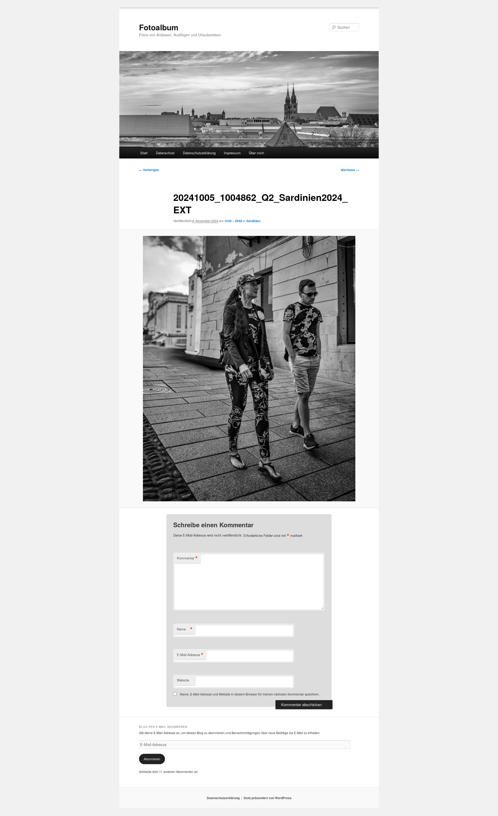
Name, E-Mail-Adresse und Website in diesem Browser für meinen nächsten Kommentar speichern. (250, 694)
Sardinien (253, 221)
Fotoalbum (158, 27)
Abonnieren (152, 759)
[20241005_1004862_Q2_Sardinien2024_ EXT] (249, 368)
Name (184, 629)
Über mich (256, 152)
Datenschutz (165, 152)
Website (183, 680)
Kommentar (187, 558)
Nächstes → (350, 169)
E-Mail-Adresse (190, 655)
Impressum (232, 152)
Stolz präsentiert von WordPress (268, 798)
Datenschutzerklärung (199, 152)
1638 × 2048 (233, 221)
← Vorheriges (149, 169)
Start (144, 152)
